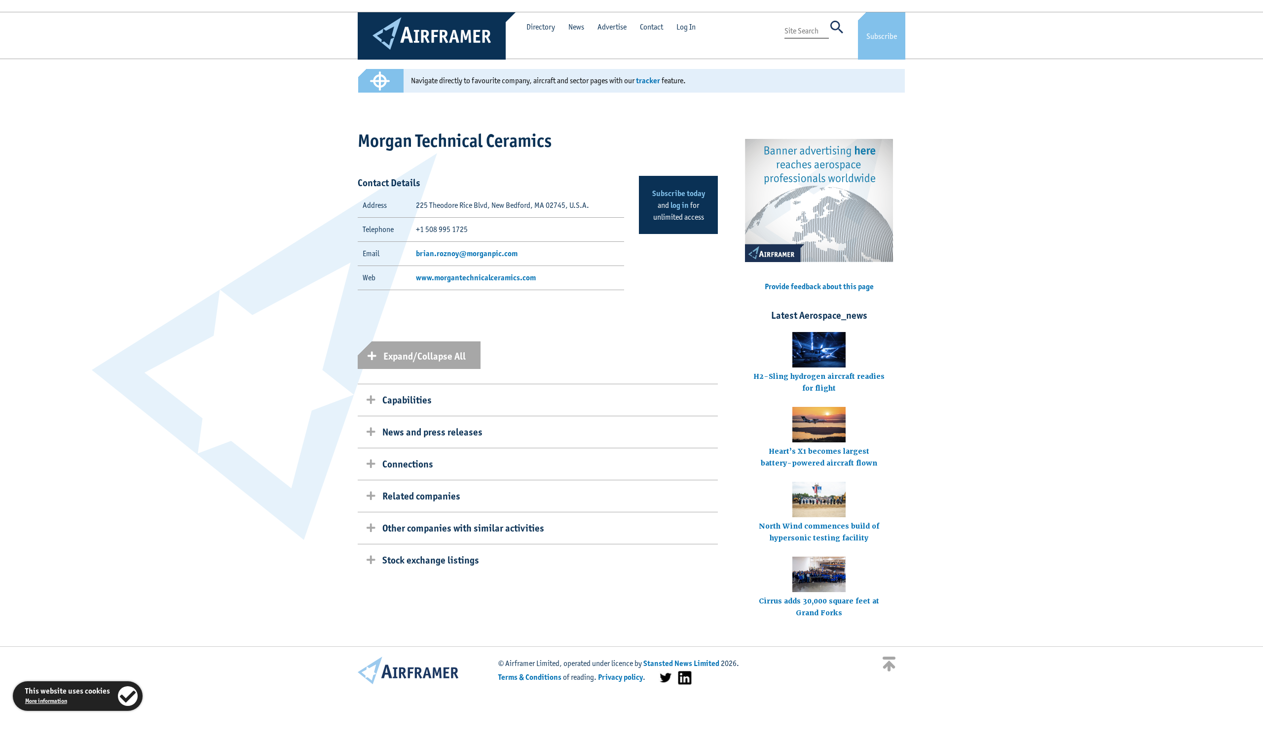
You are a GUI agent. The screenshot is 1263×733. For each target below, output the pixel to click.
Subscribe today (678, 193)
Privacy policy (620, 677)
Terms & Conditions (529, 677)
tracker (648, 80)
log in (679, 205)
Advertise (612, 27)
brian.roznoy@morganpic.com (467, 253)
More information (46, 700)
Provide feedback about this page (819, 286)
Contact (651, 27)
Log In (686, 27)
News (576, 27)
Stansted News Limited (681, 663)
